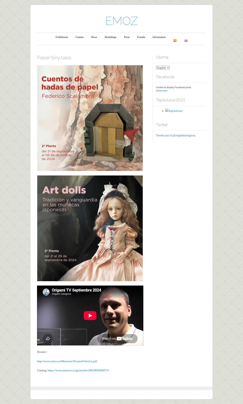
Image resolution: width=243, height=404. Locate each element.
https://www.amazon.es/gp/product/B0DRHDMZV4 (78, 370)
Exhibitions (62, 37)
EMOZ (121, 21)
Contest (80, 37)
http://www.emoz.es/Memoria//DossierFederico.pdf (67, 361)
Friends (141, 37)
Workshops (110, 37)
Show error (161, 90)
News (94, 37)
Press (126, 37)
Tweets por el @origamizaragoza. (176, 135)
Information (159, 37)
